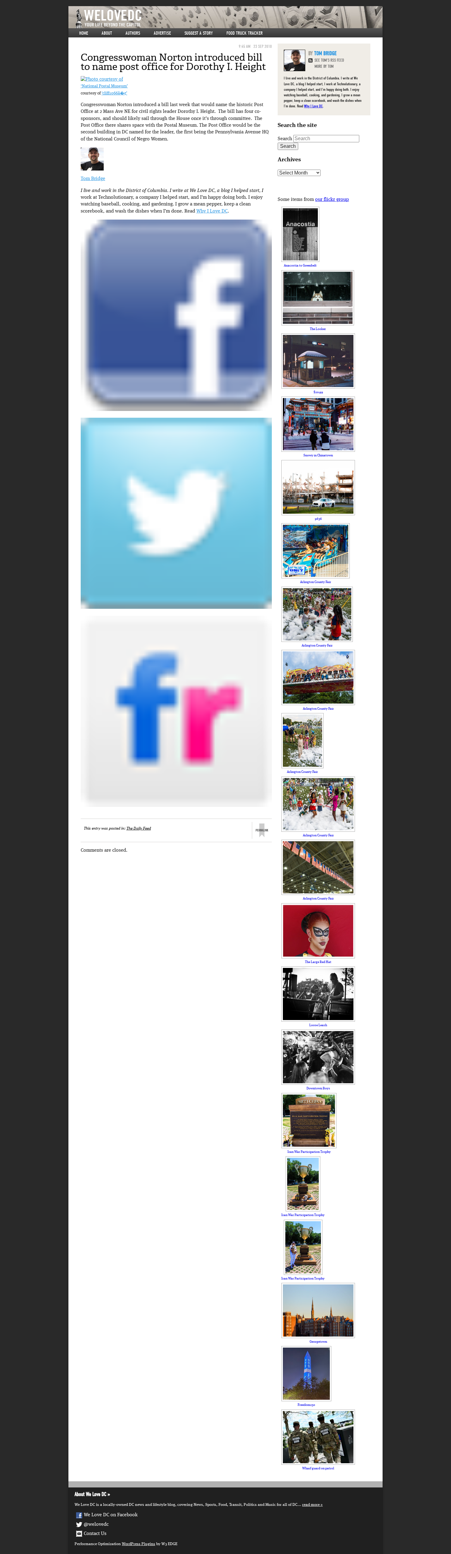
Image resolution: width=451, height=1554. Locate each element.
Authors (132, 33)
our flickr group (332, 199)
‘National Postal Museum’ (104, 86)
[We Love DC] (229, 19)
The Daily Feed (138, 829)
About (107, 33)
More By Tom (323, 66)
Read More (311, 1505)
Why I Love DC (212, 211)
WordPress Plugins (138, 1544)
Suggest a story (198, 33)
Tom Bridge (93, 178)
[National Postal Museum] (102, 79)
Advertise (162, 33)
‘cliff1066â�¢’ (114, 93)
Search (285, 138)
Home (83, 33)
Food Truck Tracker (244, 33)
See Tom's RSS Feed (329, 60)
